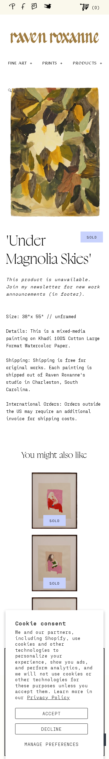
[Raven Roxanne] (54, 27)
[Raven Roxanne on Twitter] (49, 7)
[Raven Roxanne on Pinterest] (13, 7)
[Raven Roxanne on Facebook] (24, 7)
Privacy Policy (48, 697)
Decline (51, 729)
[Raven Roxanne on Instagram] (36, 7)
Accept (51, 713)
